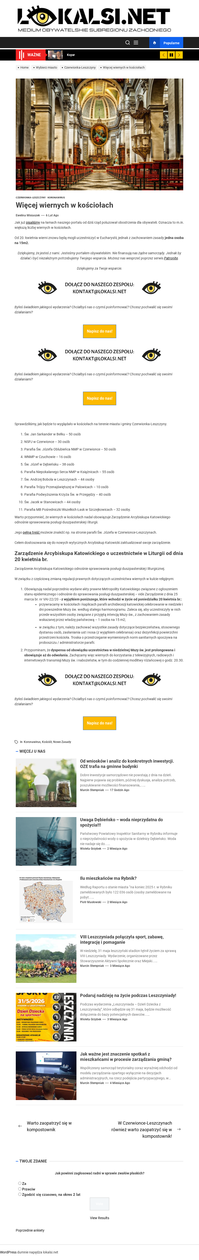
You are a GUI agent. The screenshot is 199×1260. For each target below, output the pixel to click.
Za (24, 1183)
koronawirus (32, 742)
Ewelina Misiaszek (28, 215)
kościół (47, 742)
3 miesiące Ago (120, 966)
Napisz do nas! (99, 331)
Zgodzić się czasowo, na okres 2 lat (51, 1194)
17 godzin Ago (119, 790)
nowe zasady (62, 742)
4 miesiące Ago (120, 1083)
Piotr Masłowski (90, 902)
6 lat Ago (52, 215)
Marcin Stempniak (92, 790)
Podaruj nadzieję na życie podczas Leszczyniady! (128, 995)
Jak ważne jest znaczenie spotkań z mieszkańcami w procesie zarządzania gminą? (126, 1056)
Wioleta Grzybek (90, 848)
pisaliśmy (33, 222)
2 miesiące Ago (117, 848)
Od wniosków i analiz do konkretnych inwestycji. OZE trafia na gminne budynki (127, 763)
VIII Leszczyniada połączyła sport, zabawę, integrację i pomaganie (122, 939)
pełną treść (31, 532)
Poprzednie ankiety (30, 1230)
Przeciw (28, 1189)
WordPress (8, 1252)
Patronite (171, 258)
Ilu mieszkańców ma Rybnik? (108, 878)
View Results (99, 1218)
